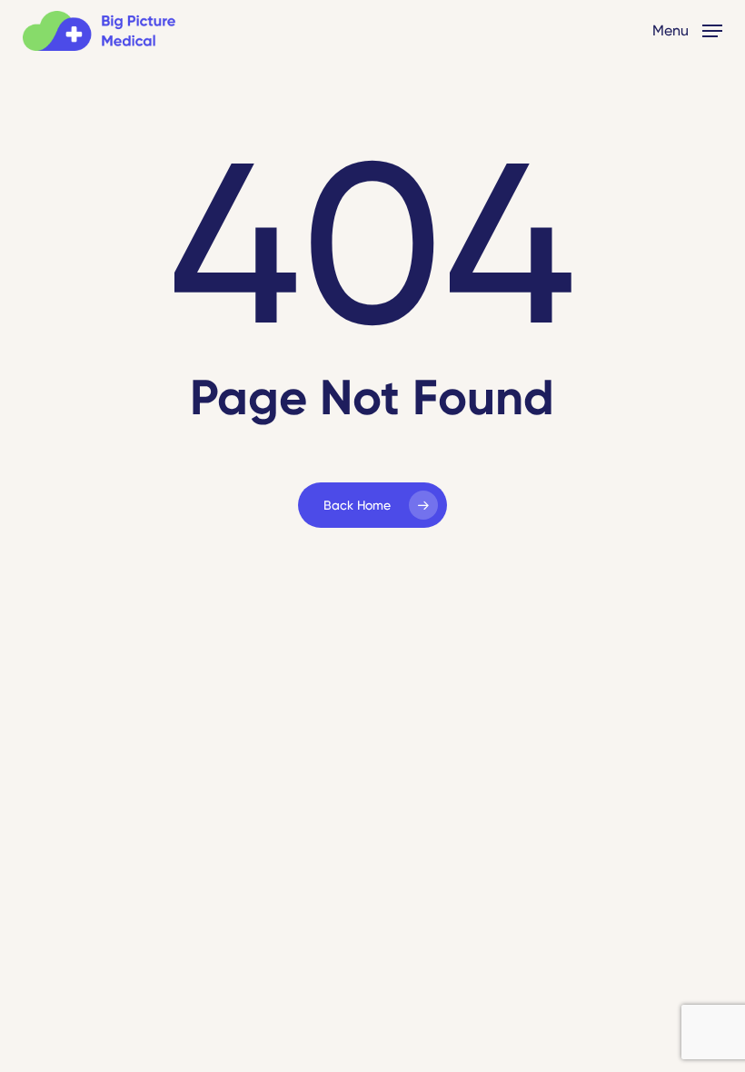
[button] (687, 29)
